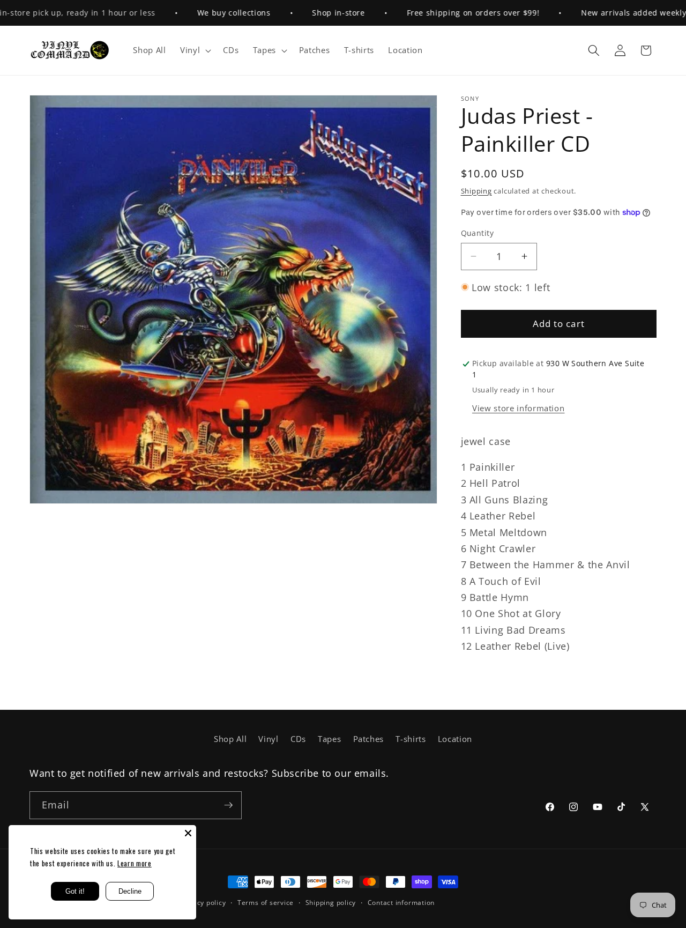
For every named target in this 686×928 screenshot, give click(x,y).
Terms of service (265, 902)
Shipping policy (330, 902)
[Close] (188, 833)
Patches (368, 739)
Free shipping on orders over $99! (453, 13)
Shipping (476, 191)
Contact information (401, 902)
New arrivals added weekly (614, 13)
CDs (298, 739)
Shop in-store (318, 13)
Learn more (134, 863)
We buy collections (214, 13)
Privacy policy (203, 902)
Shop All (230, 739)
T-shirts (411, 739)
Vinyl (268, 739)
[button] (194, 50)
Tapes (329, 739)
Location (455, 739)
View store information (518, 408)
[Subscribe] (228, 805)
